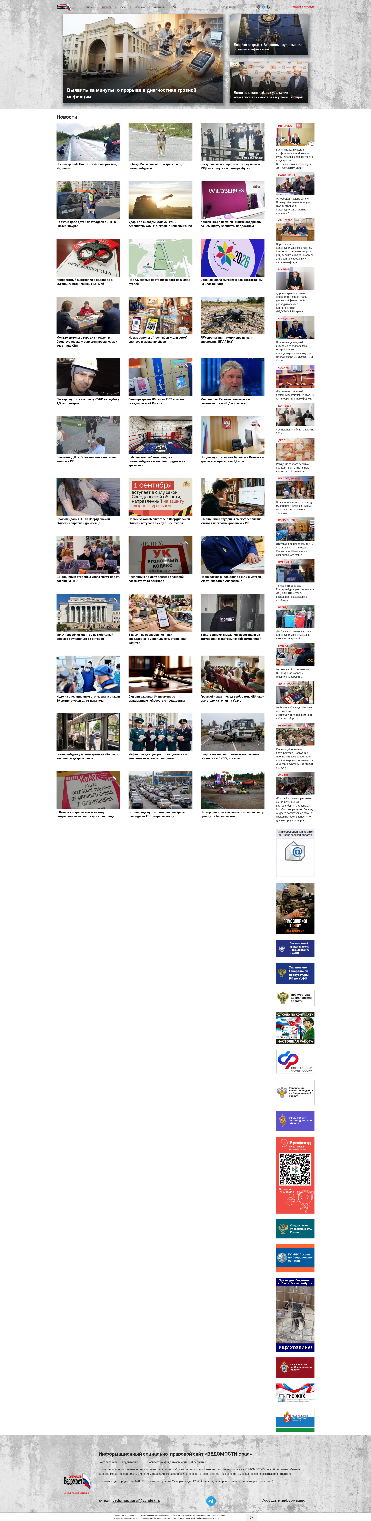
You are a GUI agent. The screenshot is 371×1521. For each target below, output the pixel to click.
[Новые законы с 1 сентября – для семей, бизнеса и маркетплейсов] (160, 315)
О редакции (159, 7)
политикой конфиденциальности (200, 1518)
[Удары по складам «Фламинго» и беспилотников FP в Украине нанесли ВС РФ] (160, 200)
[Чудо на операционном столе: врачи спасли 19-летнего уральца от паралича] (88, 674)
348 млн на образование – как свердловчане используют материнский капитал (158, 639)
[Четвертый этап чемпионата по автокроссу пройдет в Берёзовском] (232, 790)
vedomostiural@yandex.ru (136, 1500)
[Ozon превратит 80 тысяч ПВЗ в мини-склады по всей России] (160, 377)
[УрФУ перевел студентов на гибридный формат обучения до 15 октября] (88, 612)
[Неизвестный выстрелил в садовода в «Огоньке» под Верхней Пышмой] (88, 257)
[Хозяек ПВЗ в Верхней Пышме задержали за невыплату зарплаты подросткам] (232, 200)
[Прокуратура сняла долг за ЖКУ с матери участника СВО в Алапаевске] (232, 555)
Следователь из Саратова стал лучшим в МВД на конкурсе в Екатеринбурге (230, 166)
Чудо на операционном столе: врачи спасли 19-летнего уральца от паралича (88, 698)
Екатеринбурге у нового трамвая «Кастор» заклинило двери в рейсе (87, 756)
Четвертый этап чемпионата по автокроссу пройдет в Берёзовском (232, 814)
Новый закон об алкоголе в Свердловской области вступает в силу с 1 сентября (159, 521)
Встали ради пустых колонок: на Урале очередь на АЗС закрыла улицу (157, 814)
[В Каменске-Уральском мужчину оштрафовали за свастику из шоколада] (88, 790)
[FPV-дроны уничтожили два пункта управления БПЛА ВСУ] (232, 315)
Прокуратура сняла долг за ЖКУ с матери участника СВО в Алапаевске (231, 579)
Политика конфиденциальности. (167, 1462)
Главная (90, 7)
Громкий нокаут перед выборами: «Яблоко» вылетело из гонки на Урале (232, 698)
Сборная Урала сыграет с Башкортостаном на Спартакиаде (232, 282)
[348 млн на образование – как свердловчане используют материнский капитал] (160, 612)
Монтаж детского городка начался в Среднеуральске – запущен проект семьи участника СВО (87, 341)
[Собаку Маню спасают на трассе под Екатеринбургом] (160, 142)
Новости (106, 7)
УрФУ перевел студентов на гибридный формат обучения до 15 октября (85, 637)
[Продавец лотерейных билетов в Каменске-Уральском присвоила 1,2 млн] (232, 435)
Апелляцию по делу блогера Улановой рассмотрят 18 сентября (156, 579)
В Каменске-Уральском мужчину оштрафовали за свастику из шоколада (85, 814)
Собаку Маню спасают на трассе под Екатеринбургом (155, 166)
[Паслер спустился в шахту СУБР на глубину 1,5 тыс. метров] (88, 377)
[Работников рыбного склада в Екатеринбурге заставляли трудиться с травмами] (160, 435)
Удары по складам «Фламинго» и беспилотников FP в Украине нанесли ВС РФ (160, 224)
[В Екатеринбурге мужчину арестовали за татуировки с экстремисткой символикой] (232, 612)
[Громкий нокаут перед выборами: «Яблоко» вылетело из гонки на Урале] (232, 674)
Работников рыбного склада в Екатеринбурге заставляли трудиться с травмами (157, 461)
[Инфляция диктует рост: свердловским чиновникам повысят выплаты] (160, 732)
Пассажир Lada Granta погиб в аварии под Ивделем (87, 166)
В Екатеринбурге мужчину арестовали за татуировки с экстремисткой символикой (231, 637)
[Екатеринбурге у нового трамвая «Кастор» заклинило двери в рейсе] (88, 732)
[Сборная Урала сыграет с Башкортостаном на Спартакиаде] (232, 257)
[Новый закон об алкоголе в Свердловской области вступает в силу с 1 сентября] (160, 497)
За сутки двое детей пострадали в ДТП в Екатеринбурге (86, 224)
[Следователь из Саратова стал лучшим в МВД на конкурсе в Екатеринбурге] (232, 142)
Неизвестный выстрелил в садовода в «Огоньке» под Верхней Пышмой (85, 282)
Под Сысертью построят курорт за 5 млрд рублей (159, 282)
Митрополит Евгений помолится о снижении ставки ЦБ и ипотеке (225, 401)
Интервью (140, 7)
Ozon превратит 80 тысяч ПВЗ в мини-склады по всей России (156, 401)
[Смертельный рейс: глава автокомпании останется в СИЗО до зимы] (232, 732)
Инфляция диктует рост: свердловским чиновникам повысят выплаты (158, 756)
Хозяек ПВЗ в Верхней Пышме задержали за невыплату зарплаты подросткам (231, 224)
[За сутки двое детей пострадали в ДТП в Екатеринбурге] (88, 200)
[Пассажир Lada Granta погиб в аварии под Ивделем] (88, 142)
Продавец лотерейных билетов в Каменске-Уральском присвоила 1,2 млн (232, 459)
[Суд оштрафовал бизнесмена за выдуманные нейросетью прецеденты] (160, 674)
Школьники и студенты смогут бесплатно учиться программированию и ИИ (231, 521)
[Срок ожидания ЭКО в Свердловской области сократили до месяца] (88, 497)
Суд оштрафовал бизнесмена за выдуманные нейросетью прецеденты (157, 698)
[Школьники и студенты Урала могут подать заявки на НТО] (88, 555)
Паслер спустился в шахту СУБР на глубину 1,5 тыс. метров (88, 401)
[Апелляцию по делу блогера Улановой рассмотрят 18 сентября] (160, 555)
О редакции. (199, 1462)
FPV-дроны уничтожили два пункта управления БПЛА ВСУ (226, 339)
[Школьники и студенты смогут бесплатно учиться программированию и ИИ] (232, 497)
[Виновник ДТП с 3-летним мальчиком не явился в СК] (88, 435)
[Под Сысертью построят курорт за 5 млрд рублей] (160, 257)
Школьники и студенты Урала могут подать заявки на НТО (88, 579)
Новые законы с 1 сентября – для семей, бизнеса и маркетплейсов (158, 339)
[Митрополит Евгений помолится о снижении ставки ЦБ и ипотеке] (232, 377)
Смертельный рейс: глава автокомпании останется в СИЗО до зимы (230, 756)
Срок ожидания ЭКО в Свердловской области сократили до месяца (83, 521)
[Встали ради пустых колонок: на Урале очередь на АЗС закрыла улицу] (160, 790)
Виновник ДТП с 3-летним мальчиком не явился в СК (86, 459)
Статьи (123, 7)
